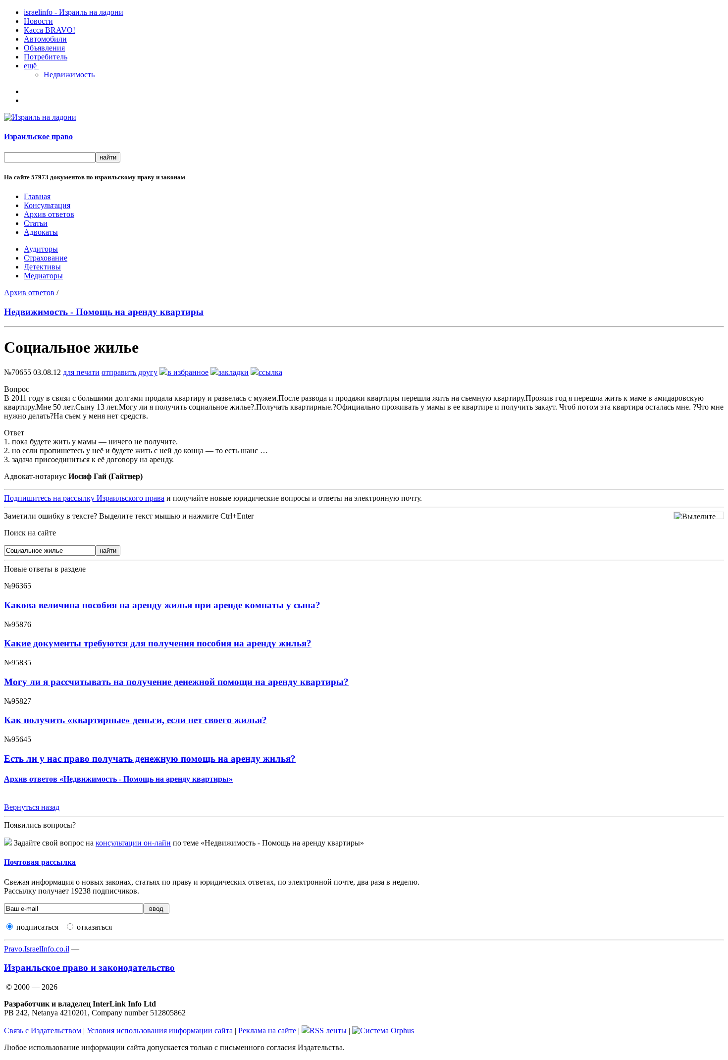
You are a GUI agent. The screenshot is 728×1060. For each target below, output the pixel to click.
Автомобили (45, 39)
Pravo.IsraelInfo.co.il (36, 949)
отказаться (94, 927)
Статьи (36, 223)
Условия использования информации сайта (160, 1030)
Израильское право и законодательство (89, 967)
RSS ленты (328, 1030)
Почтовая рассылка (40, 862)
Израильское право (38, 136)
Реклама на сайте (267, 1030)
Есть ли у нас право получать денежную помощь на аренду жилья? (150, 758)
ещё (31, 65)
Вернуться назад (31, 807)
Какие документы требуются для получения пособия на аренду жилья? (158, 643)
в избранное (187, 372)
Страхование (45, 258)
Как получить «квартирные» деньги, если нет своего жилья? (135, 720)
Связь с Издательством (42, 1030)
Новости (38, 21)
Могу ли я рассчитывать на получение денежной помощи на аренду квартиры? (176, 682)
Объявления (44, 48)
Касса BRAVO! (49, 30)
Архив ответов (49, 214)
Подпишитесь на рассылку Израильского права (84, 498)
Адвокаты (41, 232)
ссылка (270, 372)
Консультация (47, 205)
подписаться (37, 927)
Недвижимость (69, 74)
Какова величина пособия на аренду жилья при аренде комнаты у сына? (162, 605)
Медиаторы (43, 275)
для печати (81, 372)
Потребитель (45, 57)
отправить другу (129, 372)
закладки (233, 372)
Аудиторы (41, 249)
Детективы (42, 267)
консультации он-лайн (133, 843)
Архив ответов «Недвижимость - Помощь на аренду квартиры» (118, 779)
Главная (37, 196)
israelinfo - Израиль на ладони (73, 12)
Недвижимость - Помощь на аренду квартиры (104, 312)
